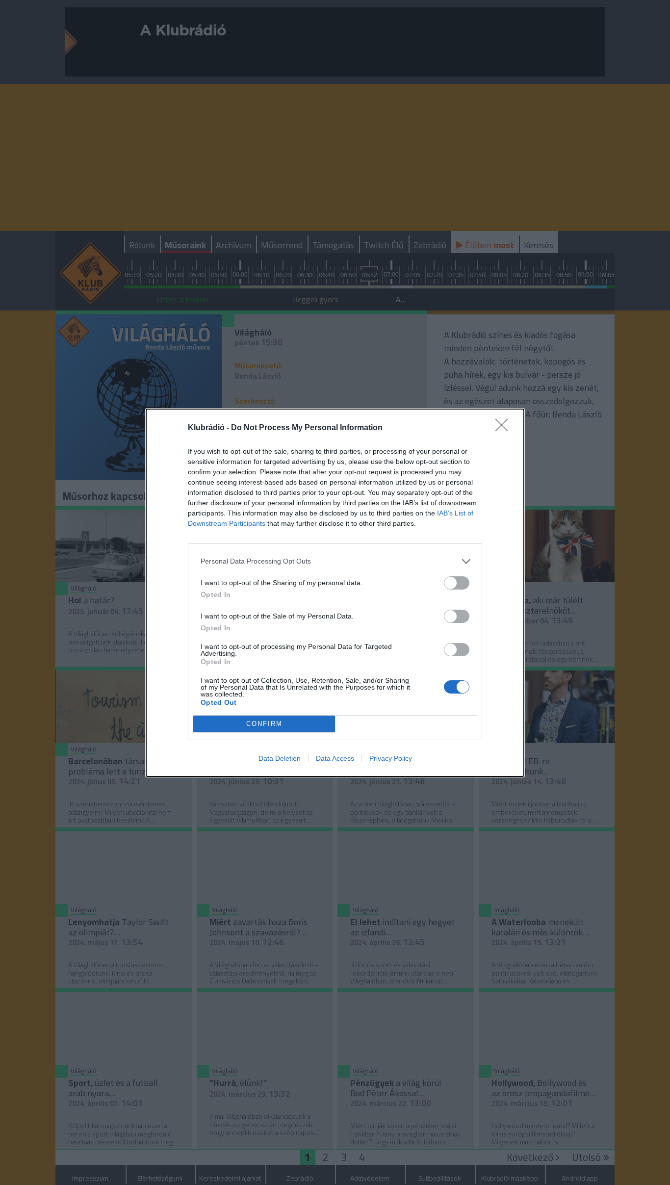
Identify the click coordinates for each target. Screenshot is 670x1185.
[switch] (456, 583)
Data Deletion (279, 758)
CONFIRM (264, 723)
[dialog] (335, 592)
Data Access (335, 758)
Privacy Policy (390, 758)
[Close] (504, 428)
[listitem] (335, 561)
